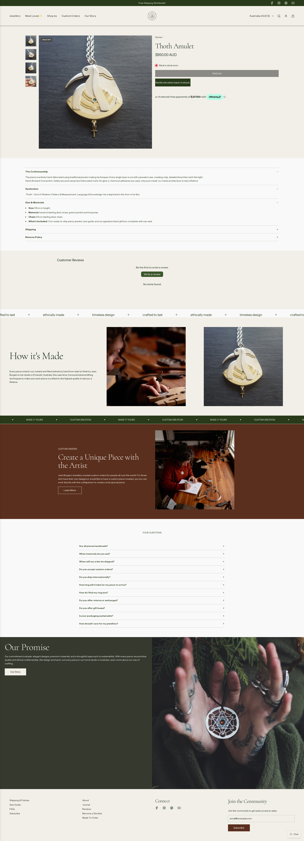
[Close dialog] (209, 389)
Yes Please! (183, 440)
